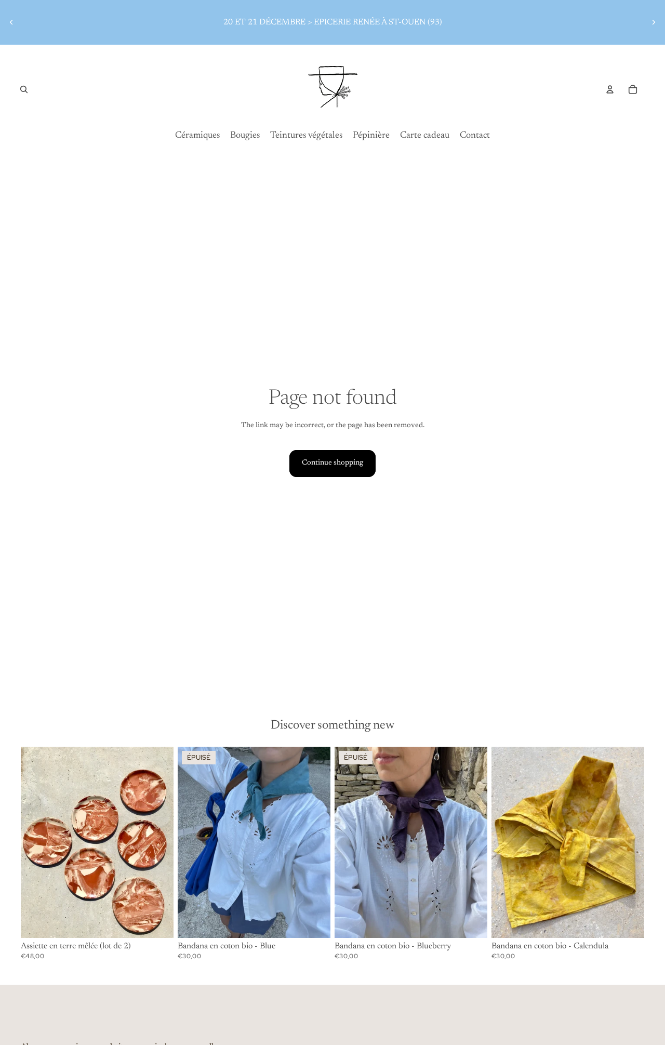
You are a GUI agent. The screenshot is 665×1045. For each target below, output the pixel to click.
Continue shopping (332, 463)
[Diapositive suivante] (653, 22)
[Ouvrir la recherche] (23, 89)
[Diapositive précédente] (11, 22)
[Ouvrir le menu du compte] (609, 89)
